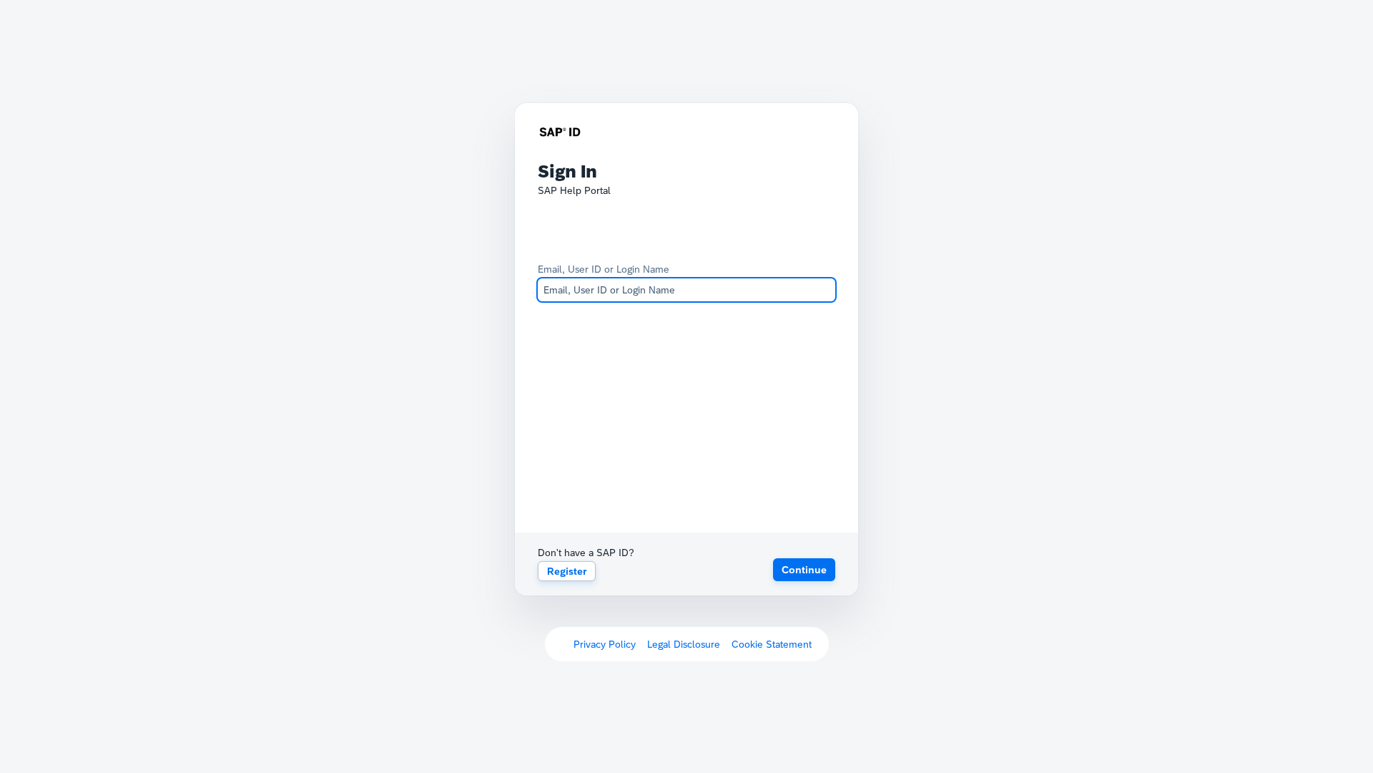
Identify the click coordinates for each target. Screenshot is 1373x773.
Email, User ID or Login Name (603, 269)
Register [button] (566, 571)
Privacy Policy (605, 644)
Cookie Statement (772, 644)
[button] (804, 569)
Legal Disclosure (683, 644)
